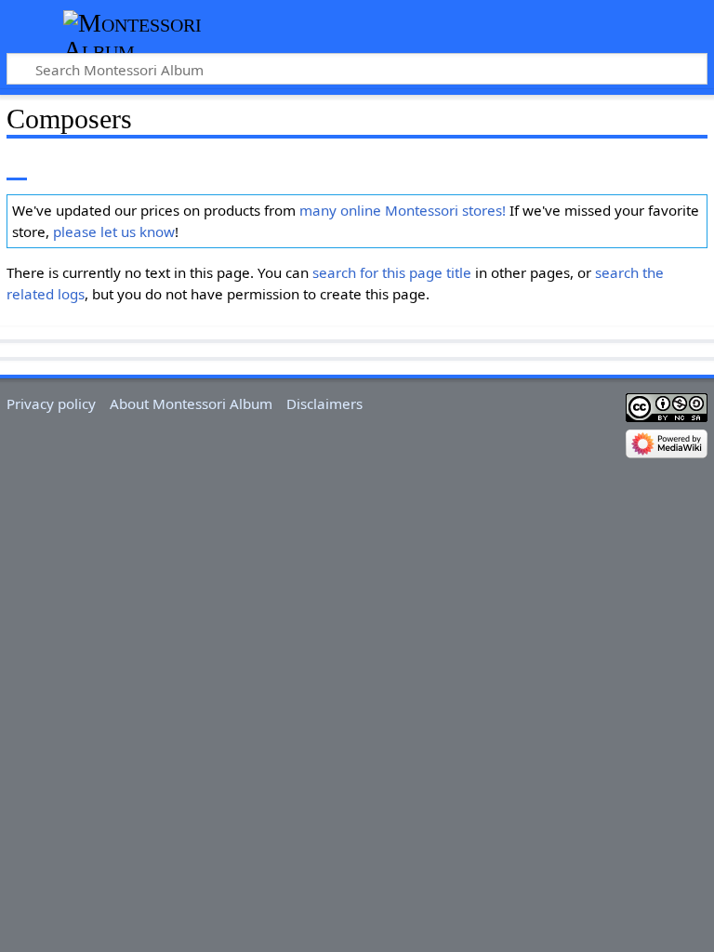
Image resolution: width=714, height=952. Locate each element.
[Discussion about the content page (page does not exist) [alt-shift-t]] (58, 167)
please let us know (114, 231)
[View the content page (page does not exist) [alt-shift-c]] (17, 167)
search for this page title (391, 272)
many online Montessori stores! (402, 210)
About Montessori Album (191, 403)
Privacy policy (51, 403)
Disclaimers (324, 403)
